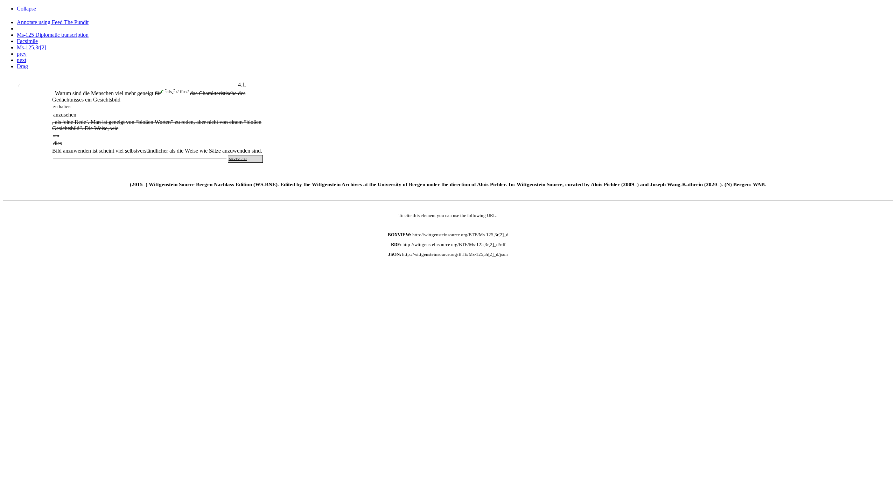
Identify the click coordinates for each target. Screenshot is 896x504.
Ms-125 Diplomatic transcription (53, 35)
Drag (22, 66)
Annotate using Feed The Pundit (53, 22)
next (21, 60)
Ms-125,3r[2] (31, 47)
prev (22, 54)
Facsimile (27, 41)
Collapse (26, 9)
